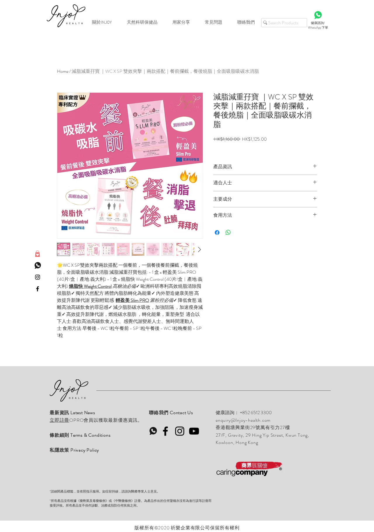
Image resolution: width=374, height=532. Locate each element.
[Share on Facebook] (217, 232)
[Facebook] (165, 431)
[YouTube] (194, 431)
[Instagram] (180, 431)
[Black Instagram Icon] (37, 277)
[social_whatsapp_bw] (37, 265)
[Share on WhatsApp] (228, 232)
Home (62, 71)
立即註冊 (59, 420)
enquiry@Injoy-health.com (243, 420)
